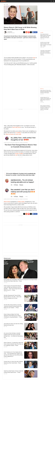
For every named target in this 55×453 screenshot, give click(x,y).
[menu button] (53, 1)
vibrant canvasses (10, 134)
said (16, 155)
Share (35, 32)
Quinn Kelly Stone (16, 127)
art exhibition (18, 132)
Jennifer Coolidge (19, 153)
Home (4, 4)
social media (18, 134)
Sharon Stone (7, 201)
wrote (34, 57)
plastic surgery (21, 201)
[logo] (3, 1)
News (7, 4)
